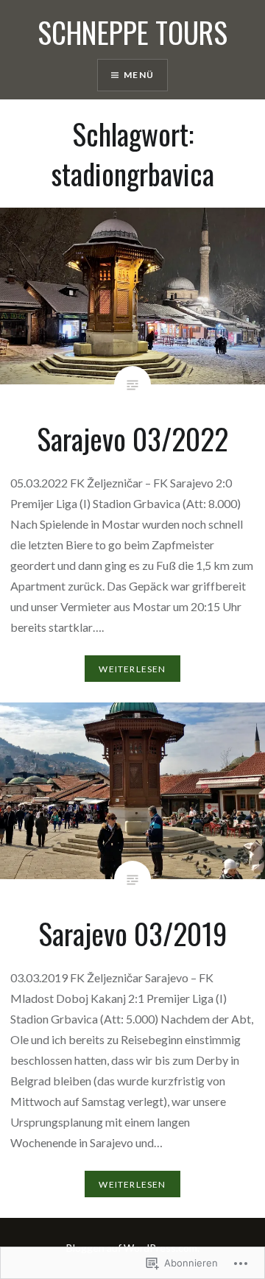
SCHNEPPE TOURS (132, 31)
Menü (139, 74)
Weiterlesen (132, 668)
